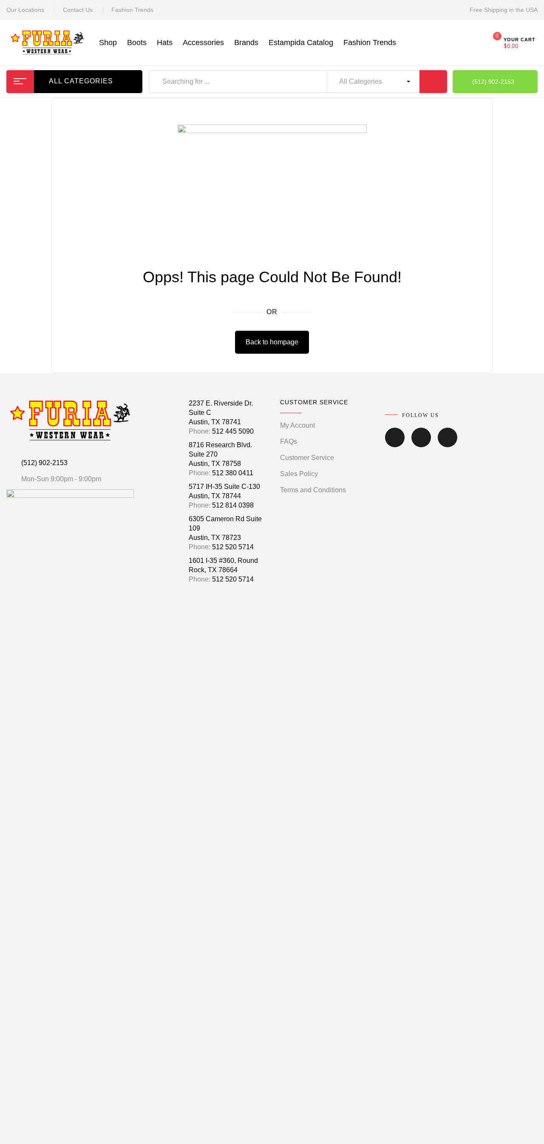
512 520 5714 (233, 547)
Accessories (203, 42)
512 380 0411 (232, 473)
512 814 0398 (233, 505)
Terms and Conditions (313, 490)
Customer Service (307, 457)
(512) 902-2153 (44, 462)
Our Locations (25, 9)
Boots (137, 42)
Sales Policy (299, 473)
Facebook (395, 443)
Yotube (447, 443)
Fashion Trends (132, 9)
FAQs (288, 441)
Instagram (421, 443)
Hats (165, 42)
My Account (297, 425)
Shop (108, 42)
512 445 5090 (233, 431)
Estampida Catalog (301, 42)
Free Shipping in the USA (504, 9)
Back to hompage (272, 342)
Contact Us (78, 9)
